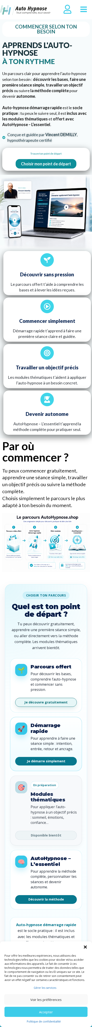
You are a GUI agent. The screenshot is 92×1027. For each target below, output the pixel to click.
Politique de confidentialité (44, 1021)
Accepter (46, 1012)
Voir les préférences (46, 999)
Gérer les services (45, 988)
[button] (85, 947)
